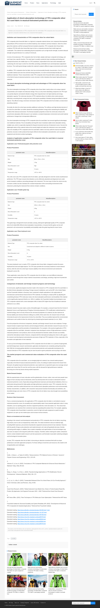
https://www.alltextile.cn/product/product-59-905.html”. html (34, 510)
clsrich (12, 26)
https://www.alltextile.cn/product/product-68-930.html (32, 514)
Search (91, 14)
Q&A (59, 3)
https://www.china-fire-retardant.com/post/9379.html (32, 517)
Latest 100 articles (35, 602)
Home (26, 3)
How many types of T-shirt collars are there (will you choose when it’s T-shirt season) (84, 139)
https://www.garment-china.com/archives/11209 (22, 530)
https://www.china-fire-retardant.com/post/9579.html (32, 523)
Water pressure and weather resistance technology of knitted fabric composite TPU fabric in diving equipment (83, 30)
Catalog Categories (24, 602)
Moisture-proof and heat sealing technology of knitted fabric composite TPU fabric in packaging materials (37, 590)
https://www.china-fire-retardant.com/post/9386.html (32, 521)
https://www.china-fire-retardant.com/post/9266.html (32, 519)
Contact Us (43, 602)
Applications (45, 3)
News (37, 3)
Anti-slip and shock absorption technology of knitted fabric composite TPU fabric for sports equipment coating (83, 24)
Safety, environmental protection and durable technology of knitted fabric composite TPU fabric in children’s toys (83, 44)
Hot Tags (11, 602)
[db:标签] (13, 538)
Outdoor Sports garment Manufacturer (15, 12)
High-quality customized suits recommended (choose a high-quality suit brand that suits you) (83, 84)
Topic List (17, 602)
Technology (53, 3)
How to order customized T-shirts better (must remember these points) (83, 122)
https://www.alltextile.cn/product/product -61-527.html (32, 512)
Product (32, 3)
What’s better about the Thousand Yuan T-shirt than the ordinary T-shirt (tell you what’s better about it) (84, 78)
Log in (90, 3)
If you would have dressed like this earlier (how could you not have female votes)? (84, 133)
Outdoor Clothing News (31, 12)
